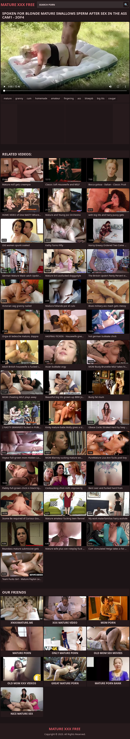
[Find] (126, 4)
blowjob (89, 98)
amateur (55, 98)
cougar (112, 98)
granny (19, 98)
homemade (41, 98)
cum (29, 98)
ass (79, 98)
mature (8, 98)
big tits (100, 98)
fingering (69, 98)
